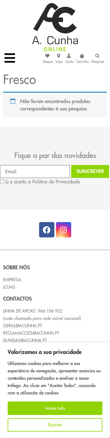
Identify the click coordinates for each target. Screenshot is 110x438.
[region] (55, 390)
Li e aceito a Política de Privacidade (43, 182)
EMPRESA (12, 279)
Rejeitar (55, 425)
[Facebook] (46, 229)
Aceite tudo (55, 408)
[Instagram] (63, 229)
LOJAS (9, 287)
